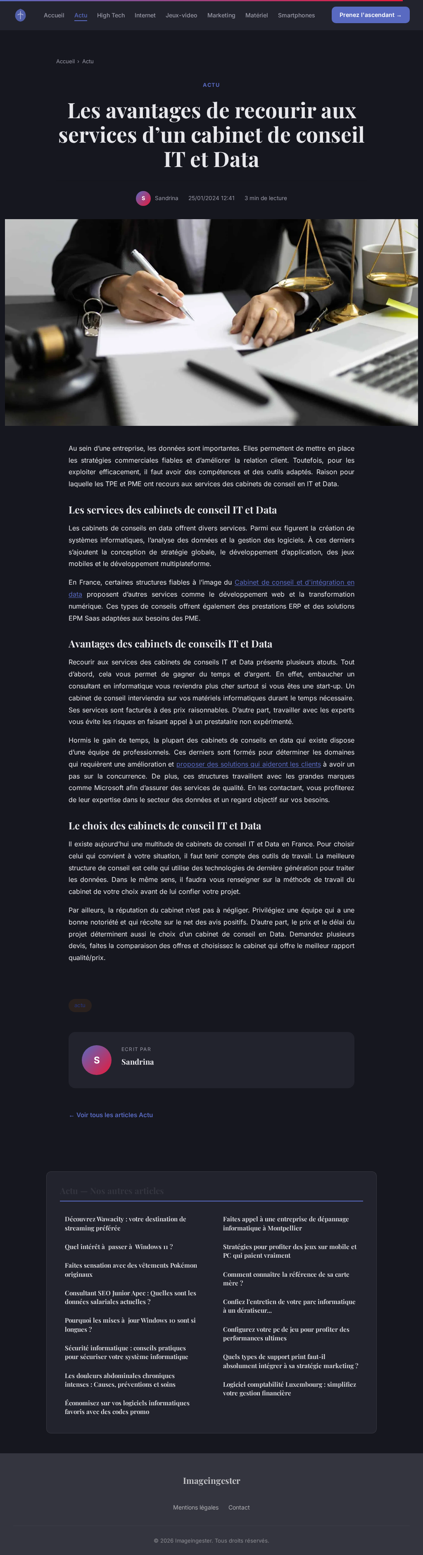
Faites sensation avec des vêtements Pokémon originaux (131, 1269)
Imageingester (211, 1480)
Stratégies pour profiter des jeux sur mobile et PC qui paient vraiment (289, 1250)
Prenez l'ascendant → (371, 14)
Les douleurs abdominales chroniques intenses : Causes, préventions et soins (120, 1379)
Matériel (256, 14)
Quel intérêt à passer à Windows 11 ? (119, 1246)
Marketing (221, 14)
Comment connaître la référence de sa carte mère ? (286, 1278)
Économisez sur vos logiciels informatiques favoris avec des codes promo (127, 1407)
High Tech (111, 14)
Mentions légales (196, 1507)
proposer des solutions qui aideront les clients (248, 764)
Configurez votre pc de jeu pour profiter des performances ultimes (286, 1333)
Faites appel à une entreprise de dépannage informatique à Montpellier (286, 1223)
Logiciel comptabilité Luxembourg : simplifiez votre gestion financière (289, 1388)
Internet (145, 14)
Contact (239, 1507)
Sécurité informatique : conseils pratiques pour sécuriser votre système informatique (126, 1352)
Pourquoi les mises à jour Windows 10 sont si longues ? (130, 1324)
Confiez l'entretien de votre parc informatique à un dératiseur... (289, 1305)
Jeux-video (181, 14)
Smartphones (296, 14)
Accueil (54, 14)
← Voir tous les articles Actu (111, 1115)
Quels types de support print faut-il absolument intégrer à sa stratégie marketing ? (290, 1360)
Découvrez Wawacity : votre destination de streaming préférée (125, 1223)
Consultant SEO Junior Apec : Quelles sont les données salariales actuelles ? (130, 1297)
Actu (80, 14)
